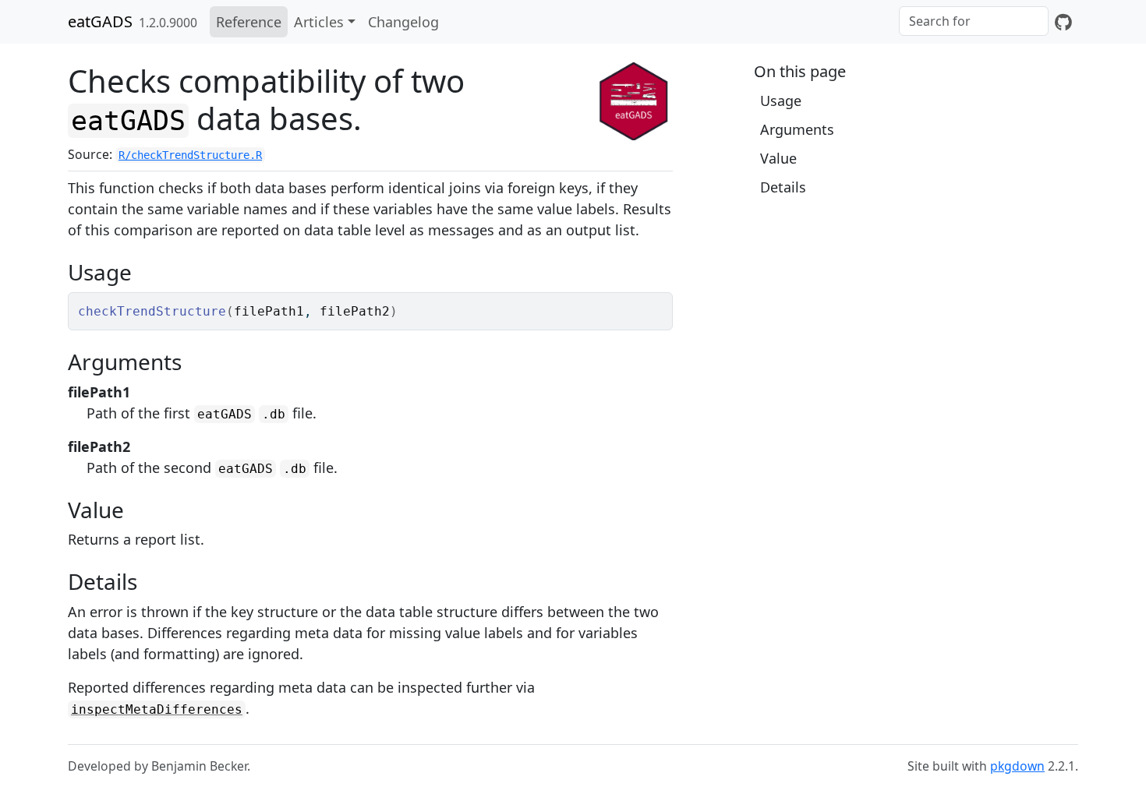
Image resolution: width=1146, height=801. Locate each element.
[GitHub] (1063, 21)
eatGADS (100, 21)
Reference (248, 21)
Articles (319, 21)
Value (778, 158)
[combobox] (974, 21)
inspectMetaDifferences (156, 709)
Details (783, 187)
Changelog (403, 21)
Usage (780, 100)
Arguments (797, 129)
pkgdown (1017, 766)
